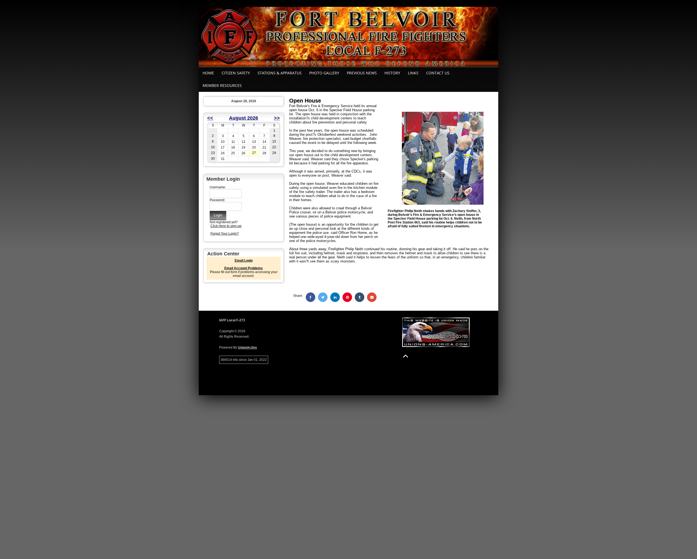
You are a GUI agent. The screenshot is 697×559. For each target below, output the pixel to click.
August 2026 (243, 118)
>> (277, 118)
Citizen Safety (236, 72)
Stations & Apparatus (280, 72)
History (392, 72)
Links (413, 72)
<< (210, 118)
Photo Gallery (324, 72)
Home (208, 72)
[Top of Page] (405, 356)
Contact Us (438, 72)
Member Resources (222, 85)
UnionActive (247, 347)
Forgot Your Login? (224, 233)
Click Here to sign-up (225, 226)
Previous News (362, 72)
